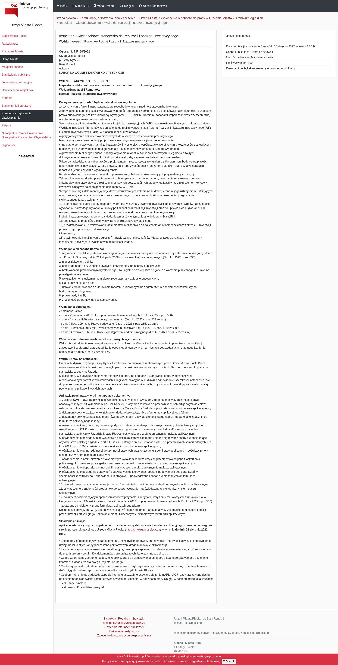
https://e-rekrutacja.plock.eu (143, 529)
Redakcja (124, 618)
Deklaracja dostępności (124, 631)
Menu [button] (63, 5)
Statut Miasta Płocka (14, 35)
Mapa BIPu (81, 5)
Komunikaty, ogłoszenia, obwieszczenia (17, 115)
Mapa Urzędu (105, 5)
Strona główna (66, 18)
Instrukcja (110, 618)
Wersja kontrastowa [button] (154, 5)
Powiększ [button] (127, 5)
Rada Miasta (10, 43)
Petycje (6, 125)
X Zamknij (228, 661)
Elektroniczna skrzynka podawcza (124, 622)
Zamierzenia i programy (16, 105)
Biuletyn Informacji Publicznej (26, 9)
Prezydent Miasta (12, 51)
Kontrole (7, 97)
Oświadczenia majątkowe (18, 90)
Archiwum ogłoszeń (249, 18)
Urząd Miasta (10, 59)
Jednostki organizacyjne (17, 82)
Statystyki (138, 618)
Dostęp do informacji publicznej (124, 627)
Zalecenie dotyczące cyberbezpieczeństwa (124, 635)
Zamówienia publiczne (16, 74)
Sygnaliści (8, 145)
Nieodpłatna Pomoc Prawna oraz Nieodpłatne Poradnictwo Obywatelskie (26, 135)
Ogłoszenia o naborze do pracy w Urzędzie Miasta (196, 18)
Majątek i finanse (12, 66)
